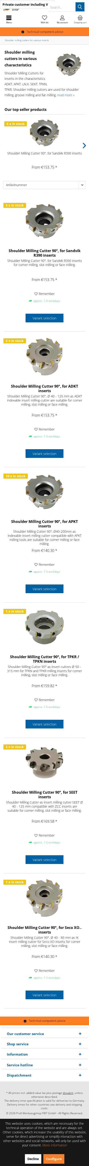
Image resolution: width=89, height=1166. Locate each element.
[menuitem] (80, 19)
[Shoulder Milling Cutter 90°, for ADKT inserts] (44, 356)
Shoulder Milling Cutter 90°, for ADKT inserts (44, 388)
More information (54, 1145)
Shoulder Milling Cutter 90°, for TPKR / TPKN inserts (44, 659)
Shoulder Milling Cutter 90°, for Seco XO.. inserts (45, 929)
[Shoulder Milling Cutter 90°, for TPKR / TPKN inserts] (44, 627)
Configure (54, 1159)
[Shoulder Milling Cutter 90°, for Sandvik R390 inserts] (44, 133)
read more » (65, 95)
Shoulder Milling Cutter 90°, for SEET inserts (44, 794)
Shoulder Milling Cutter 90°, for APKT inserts (44, 523)
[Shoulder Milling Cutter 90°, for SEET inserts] (44, 762)
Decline (33, 1159)
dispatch (68, 1093)
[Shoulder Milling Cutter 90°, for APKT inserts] (44, 491)
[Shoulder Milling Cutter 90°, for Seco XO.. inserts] (44, 897)
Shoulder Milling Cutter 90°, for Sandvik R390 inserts (44, 153)
